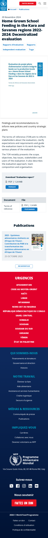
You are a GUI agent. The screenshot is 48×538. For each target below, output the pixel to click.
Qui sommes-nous (24, 353)
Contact (31, 520)
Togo (31, 49)
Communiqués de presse (24, 414)
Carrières (24, 432)
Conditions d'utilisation (24, 525)
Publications (24, 9)
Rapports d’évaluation (13, 44)
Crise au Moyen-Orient (24, 289)
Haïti (24, 293)
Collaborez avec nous (24, 437)
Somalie (24, 320)
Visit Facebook (17, 486)
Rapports (31, 44)
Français (12, 187)
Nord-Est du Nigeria (24, 306)
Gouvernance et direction (24, 363)
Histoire (24, 368)
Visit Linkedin (30, 486)
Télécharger (29, 209)
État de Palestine (24, 341)
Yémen (24, 337)
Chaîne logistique (24, 395)
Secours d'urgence (24, 400)
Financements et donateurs (24, 358)
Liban (24, 298)
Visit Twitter (11, 486)
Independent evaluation (14, 49)
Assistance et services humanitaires (24, 391)
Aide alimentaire (24, 386)
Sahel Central (24, 315)
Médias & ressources (24, 409)
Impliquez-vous (24, 427)
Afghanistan (24, 284)
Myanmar (24, 302)
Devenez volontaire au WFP (24, 442)
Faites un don (27, 3)
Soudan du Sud (24, 328)
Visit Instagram (24, 486)
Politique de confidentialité (24, 530)
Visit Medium (36, 486)
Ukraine (24, 333)
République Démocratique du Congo (24, 311)
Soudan (24, 324)
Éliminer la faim (24, 381)
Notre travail (24, 376)
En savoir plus (24, 266)
